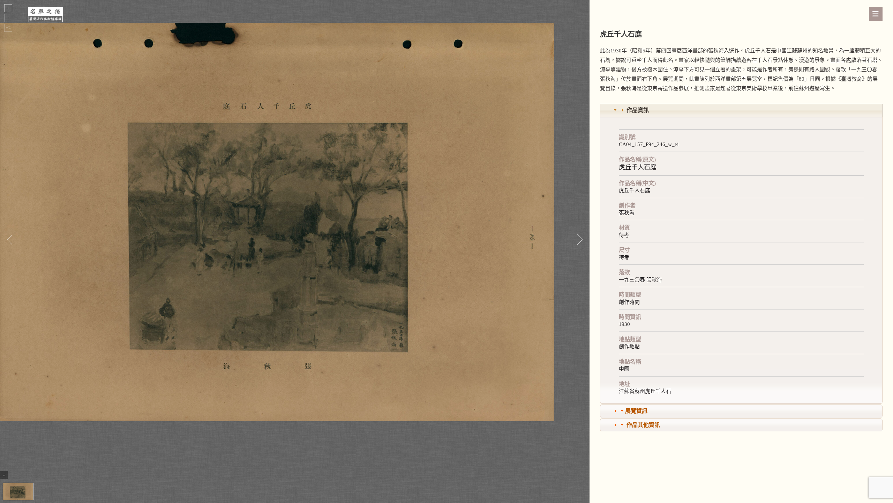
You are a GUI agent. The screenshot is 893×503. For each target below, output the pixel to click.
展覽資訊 (636, 411)
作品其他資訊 (643, 425)
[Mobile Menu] (875, 14)
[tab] (741, 110)
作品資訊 (637, 110)
